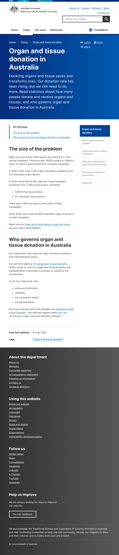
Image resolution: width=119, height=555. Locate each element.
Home (14, 29)
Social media (16, 428)
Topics (26, 29)
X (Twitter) (15, 474)
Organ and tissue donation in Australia (94, 152)
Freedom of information (22, 378)
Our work (40, 29)
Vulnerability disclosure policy (25, 436)
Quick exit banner (18, 424)
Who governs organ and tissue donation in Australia (41, 137)
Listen (87, 42)
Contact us (103, 12)
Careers (85, 8)
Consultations (16, 462)
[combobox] (82, 19)
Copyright (14, 412)
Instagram (14, 482)
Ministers (96, 8)
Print (99, 42)
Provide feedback (22, 514)
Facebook (14, 466)
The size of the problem (26, 132)
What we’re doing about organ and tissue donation (94, 163)
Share (87, 46)
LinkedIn (13, 470)
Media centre (16, 454)
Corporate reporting (20, 370)
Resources (56, 29)
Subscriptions (16, 432)
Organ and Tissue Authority (52, 263)
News (106, 8)
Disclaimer (14, 416)
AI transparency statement (23, 374)
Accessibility (16, 408)
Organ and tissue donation (47, 42)
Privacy (13, 420)
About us (74, 8)
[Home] (33, 9)
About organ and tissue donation (93, 142)
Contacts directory (19, 386)
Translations (101, 29)
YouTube (13, 478)
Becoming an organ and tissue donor (93, 173)
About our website (19, 404)
